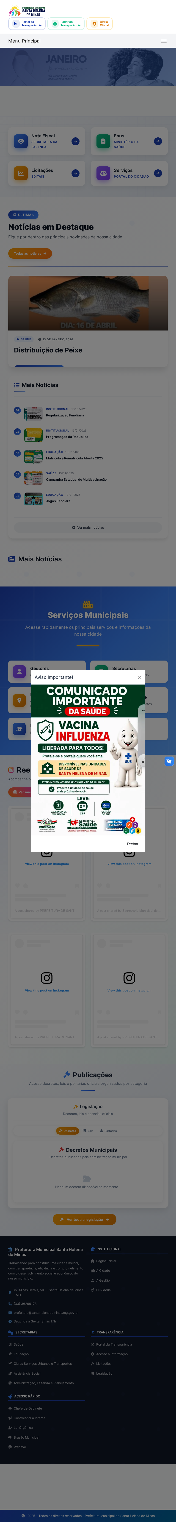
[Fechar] (139, 677)
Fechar (132, 844)
